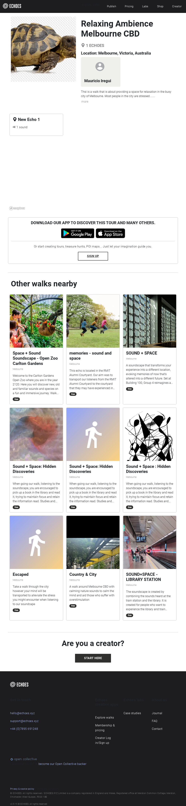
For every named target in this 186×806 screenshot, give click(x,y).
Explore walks (104, 717)
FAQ (154, 721)
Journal (157, 713)
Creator (177, 6)
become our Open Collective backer (62, 764)
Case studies (132, 713)
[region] (93, 175)
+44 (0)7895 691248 (24, 729)
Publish (111, 6)
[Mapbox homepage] (17, 208)
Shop (160, 6)
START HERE (93, 658)
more (84, 101)
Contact (157, 729)
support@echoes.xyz (24, 721)
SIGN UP (93, 256)
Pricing (129, 6)
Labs (145, 6)
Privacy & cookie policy (22, 789)
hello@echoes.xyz (22, 713)
